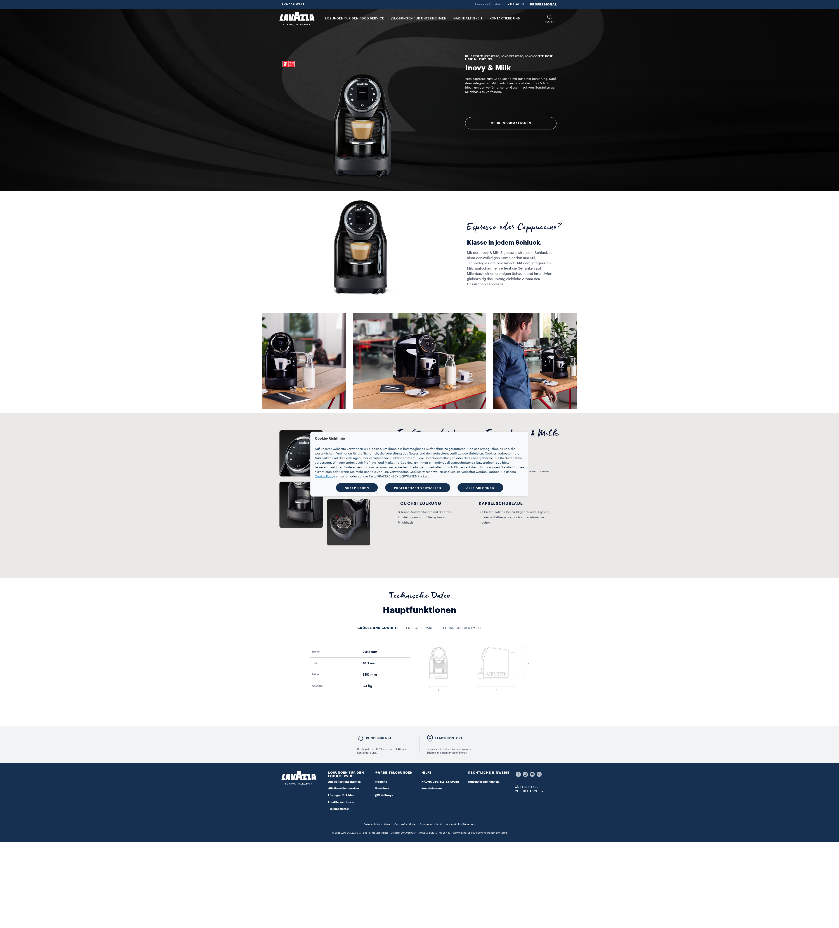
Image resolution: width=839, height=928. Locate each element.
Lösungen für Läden (341, 795)
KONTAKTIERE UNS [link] (505, 18)
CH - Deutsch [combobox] (527, 791)
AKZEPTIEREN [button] (357, 487)
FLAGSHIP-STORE (449, 738)
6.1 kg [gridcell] (367, 686)
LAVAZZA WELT (292, 4)
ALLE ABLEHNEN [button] (480, 487)
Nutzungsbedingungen (483, 781)
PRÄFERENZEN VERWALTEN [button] (417, 487)
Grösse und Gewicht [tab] (377, 627)
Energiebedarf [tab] (419, 628)
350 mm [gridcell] (369, 674)
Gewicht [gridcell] (317, 685)
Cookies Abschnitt (431, 824)
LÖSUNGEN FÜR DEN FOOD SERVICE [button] (354, 18)
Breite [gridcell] (316, 651)
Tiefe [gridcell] (315, 663)
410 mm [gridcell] (369, 663)
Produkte (381, 781)
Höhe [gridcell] (315, 674)
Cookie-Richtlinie (404, 824)
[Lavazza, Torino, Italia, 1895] (296, 19)
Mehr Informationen (511, 123)
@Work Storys (384, 795)
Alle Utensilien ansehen (343, 788)
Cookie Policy (325, 476)
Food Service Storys (341, 802)
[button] (550, 19)
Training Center (338, 809)
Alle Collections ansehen (344, 781)
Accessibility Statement (460, 824)
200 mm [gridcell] (369, 652)
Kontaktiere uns (431, 788)
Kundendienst (379, 738)
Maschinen (382, 788)
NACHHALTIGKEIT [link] (468, 18)
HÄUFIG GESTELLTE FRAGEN (440, 781)
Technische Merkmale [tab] (461, 628)
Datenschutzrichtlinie (377, 824)
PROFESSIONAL (543, 4)
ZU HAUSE (516, 4)
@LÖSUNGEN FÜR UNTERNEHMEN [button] (418, 18)
